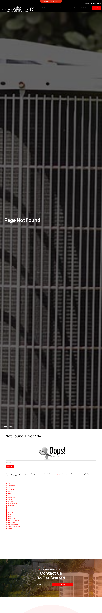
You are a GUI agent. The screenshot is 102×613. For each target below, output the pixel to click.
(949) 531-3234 (96, 3)
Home (9, 493)
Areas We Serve (12, 485)
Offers (9, 495)
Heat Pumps (11, 511)
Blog (9, 487)
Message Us (39, 584)
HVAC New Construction (14, 519)
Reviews (10, 499)
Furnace (10, 509)
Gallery (10, 491)
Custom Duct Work (13, 507)
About (9, 483)
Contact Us (11, 489)
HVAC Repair (11, 522)
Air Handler (11, 505)
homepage (57, 474)
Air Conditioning (12, 503)
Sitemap (10, 528)
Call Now (62, 584)
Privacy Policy (11, 497)
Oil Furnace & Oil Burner (14, 526)
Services (10, 501)
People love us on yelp (50, 1)
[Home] (5, 426)
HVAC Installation (12, 515)
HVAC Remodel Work (13, 521)
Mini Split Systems (13, 524)
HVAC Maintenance (13, 517)
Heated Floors (12, 513)
